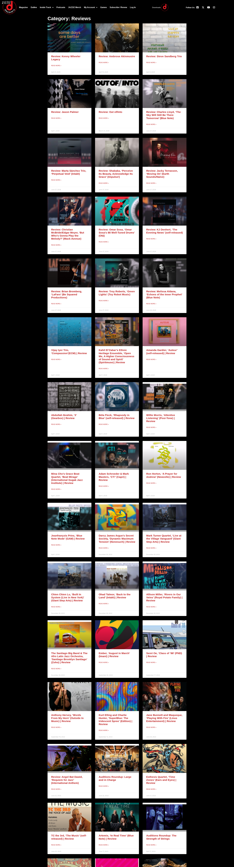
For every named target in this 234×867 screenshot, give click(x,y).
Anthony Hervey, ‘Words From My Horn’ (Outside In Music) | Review (67, 718)
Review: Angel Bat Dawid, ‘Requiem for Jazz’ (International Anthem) (67, 779)
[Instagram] (214, 7)
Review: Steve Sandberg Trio (164, 56)
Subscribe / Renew (118, 7)
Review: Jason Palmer (65, 112)
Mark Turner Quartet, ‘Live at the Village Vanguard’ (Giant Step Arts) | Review (163, 538)
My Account (89, 7)
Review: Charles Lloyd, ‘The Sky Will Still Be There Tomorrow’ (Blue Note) (163, 115)
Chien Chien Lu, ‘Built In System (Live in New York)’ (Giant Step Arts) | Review (67, 597)
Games (103, 7)
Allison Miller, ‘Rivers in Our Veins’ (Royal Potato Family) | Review (164, 597)
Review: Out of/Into (110, 112)
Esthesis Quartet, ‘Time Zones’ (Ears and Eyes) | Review (161, 779)
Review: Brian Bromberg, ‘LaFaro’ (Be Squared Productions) (66, 294)
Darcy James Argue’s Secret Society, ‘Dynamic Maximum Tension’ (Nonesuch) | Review (117, 538)
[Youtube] (208, 7)
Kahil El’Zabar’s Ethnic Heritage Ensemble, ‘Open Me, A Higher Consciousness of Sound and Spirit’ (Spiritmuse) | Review (116, 356)
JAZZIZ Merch (74, 7)
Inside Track (45, 7)
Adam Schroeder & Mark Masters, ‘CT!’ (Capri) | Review (114, 476)
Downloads (156, 7)
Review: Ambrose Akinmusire (117, 56)
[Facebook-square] (197, 7)
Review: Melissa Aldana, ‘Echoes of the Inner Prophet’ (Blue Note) (164, 294)
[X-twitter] (203, 7)
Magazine (23, 7)
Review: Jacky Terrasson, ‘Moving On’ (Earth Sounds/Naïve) (162, 173)
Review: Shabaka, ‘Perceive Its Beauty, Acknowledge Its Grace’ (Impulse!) (116, 173)
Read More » (56, 65)
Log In (133, 7)
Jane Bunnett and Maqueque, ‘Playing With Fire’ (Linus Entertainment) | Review (164, 718)
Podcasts (60, 7)
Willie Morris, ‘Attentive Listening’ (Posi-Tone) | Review (160, 418)
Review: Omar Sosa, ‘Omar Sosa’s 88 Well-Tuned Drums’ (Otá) (117, 232)
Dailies (34, 7)
